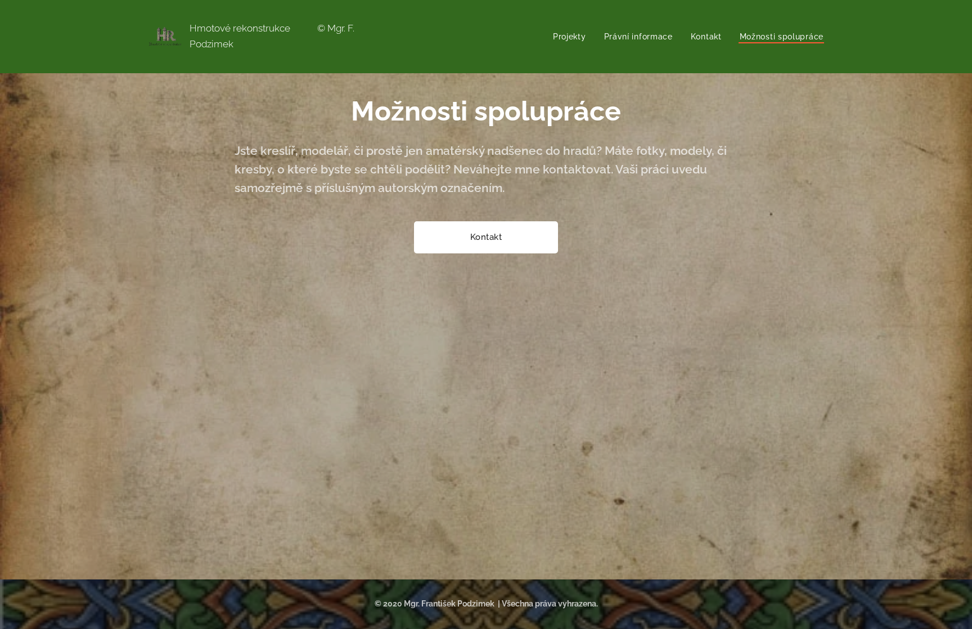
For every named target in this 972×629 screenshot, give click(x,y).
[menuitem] (572, 37)
